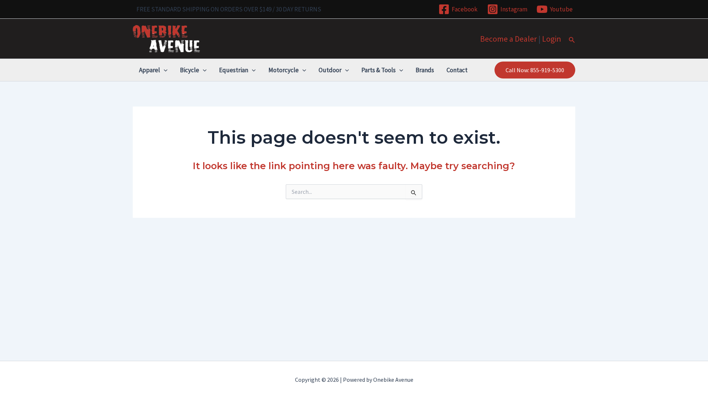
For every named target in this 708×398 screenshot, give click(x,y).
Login (551, 39)
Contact (457, 70)
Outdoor (330, 70)
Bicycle (189, 70)
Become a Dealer (508, 39)
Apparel (149, 70)
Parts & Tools (378, 70)
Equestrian (233, 70)
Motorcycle (283, 70)
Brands (425, 70)
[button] (572, 40)
